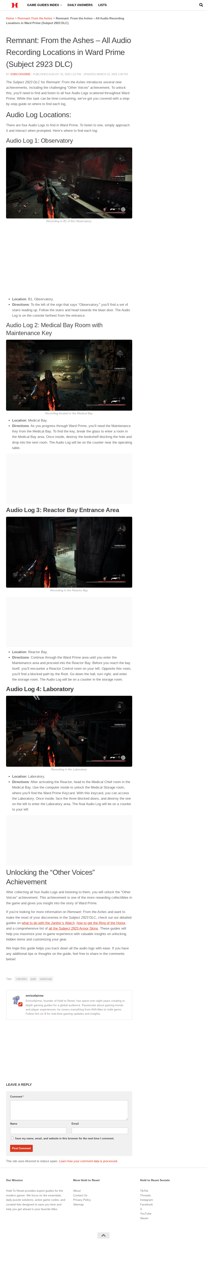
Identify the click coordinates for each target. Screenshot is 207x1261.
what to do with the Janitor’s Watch (48, 923)
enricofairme (21, 74)
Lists (102, 5)
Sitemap (78, 1204)
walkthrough (46, 979)
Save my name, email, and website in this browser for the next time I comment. (64, 1138)
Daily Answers (80, 5)
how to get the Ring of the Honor (101, 923)
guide (33, 979)
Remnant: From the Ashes (35, 18)
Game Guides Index (43, 5)
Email (75, 1123)
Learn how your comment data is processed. (88, 1161)
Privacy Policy (82, 1199)
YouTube (145, 1213)
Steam (144, 1218)
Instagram (146, 1199)
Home (10, 18)
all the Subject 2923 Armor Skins (73, 928)
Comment (17, 1096)
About (77, 1190)
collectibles (21, 979)
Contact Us (80, 1195)
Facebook (146, 1204)
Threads (145, 1195)
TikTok (144, 1190)
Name (13, 1123)
